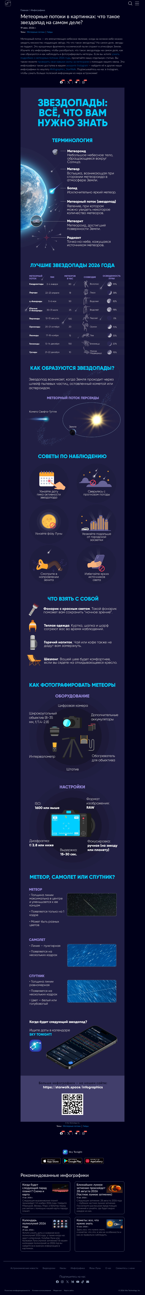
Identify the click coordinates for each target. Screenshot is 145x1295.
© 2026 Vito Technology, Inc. (129, 1290)
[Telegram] (76, 82)
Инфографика (38, 10)
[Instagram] (62, 1281)
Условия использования (41, 1290)
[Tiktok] (82, 1281)
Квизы (63, 1268)
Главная (24, 10)
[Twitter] (68, 82)
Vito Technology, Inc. (73, 1123)
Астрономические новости (24, 1268)
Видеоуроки (49, 1268)
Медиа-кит (57, 1290)
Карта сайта (68, 1290)
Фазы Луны (95, 1268)
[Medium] (72, 1281)
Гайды (50, 32)
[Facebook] (61, 82)
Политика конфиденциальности (17, 1290)
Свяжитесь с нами (125, 1268)
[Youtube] (77, 1281)
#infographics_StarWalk (63, 69)
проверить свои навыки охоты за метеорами (63, 62)
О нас (108, 1268)
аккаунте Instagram (77, 65)
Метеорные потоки (36, 32)
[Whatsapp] (83, 82)
